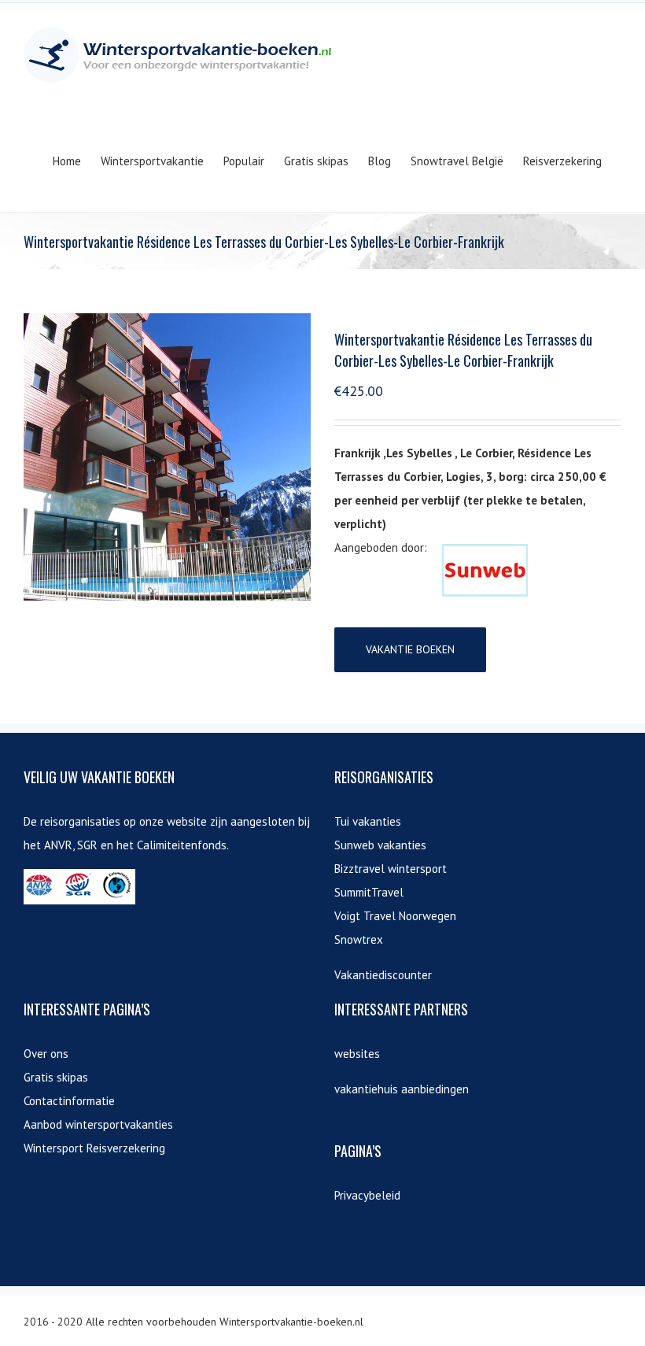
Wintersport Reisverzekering (94, 1148)
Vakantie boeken (410, 649)
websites (357, 1053)
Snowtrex (358, 939)
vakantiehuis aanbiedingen (401, 1089)
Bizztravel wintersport (390, 868)
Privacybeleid (367, 1195)
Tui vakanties (367, 821)
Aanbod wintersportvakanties (98, 1124)
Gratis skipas (56, 1077)
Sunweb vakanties (380, 845)
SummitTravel (369, 892)
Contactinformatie (69, 1100)
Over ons (46, 1053)
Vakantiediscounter (383, 974)
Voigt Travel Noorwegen (395, 915)
